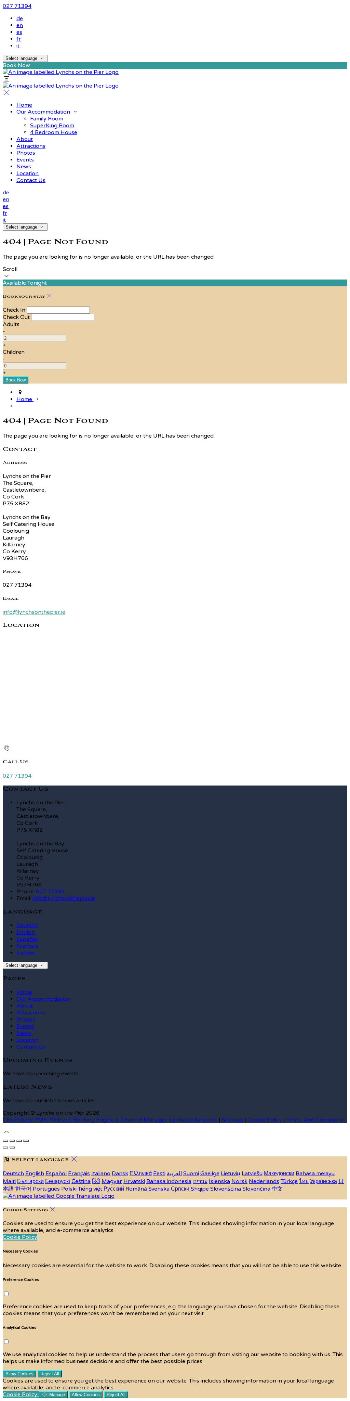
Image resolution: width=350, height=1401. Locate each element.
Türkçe (289, 1181)
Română (136, 1188)
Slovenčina (256, 1188)
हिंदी (96, 1181)
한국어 (23, 1188)
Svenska (159, 1188)
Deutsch (27, 925)
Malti (9, 1181)
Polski (69, 1188)
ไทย (304, 1181)
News (23, 1033)
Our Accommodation (43, 999)
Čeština (81, 1181)
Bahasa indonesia (168, 1181)
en (19, 25)
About (24, 1005)
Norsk (239, 1181)
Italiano (26, 952)
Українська (323, 1181)
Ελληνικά (141, 1173)
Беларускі (57, 1181)
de (19, 18)
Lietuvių (230, 1173)
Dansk (120, 1173)
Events (25, 1026)
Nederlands (264, 1181)
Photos (25, 1019)
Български (30, 1181)
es (19, 32)
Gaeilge (209, 1173)
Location (27, 1040)
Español (27, 939)
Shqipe (200, 1188)
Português (46, 1188)
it (17, 45)
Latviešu (252, 1173)
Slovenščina (225, 1188)
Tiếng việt (90, 1188)
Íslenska (219, 1181)
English (25, 932)
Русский (114, 1188)
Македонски (279, 1173)
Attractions (30, 1012)
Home (24, 992)
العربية (174, 1173)
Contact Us (30, 1046)
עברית (200, 1181)
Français (27, 946)
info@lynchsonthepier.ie (34, 612)
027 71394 (17, 6)
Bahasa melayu (315, 1173)
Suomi (191, 1173)
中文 (277, 1188)
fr (18, 39)
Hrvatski (134, 1181)
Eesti (159, 1173)
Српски (180, 1188)
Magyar (112, 1181)
